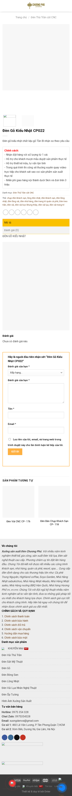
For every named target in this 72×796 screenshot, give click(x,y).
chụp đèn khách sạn (16, 198)
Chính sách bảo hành (16, 620)
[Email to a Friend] (23, 212)
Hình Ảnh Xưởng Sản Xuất (16, 701)
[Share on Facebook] (11, 212)
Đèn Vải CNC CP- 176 (18, 521)
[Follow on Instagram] (11, 737)
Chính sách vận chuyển (17, 629)
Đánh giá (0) (11, 230)
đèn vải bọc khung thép (26, 205)
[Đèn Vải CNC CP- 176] (18, 501)
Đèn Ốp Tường (10, 694)
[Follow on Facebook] (4, 737)
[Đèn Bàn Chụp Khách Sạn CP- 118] (54, 501)
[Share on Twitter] (17, 212)
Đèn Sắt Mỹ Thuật (12, 661)
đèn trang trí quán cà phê (46, 201)
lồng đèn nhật (33, 198)
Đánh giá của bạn (19, 366)
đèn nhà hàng (26, 201)
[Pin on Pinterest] (29, 212)
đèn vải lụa (43, 205)
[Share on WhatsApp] (5, 212)
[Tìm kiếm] (68, 6)
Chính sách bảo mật (15, 637)
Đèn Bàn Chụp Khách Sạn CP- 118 (54, 523)
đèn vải (10, 205)
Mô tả (7, 222)
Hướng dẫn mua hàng (16, 633)
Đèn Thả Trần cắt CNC (43, 17)
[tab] (36, 222)
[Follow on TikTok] (17, 737)
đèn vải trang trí (57, 205)
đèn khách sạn (48, 198)
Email (12, 424)
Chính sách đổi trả (14, 624)
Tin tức (48, 786)
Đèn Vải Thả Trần (12, 655)
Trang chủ (21, 17)
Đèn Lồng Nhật (10, 681)
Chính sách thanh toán (16, 616)
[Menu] (5, 6)
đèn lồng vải (13, 201)
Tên (11, 408)
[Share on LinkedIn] (36, 212)
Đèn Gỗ (6, 668)
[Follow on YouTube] (23, 737)
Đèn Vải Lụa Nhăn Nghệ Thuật (19, 687)
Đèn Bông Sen (10, 674)
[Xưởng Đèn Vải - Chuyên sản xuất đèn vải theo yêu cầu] (36, 6)
